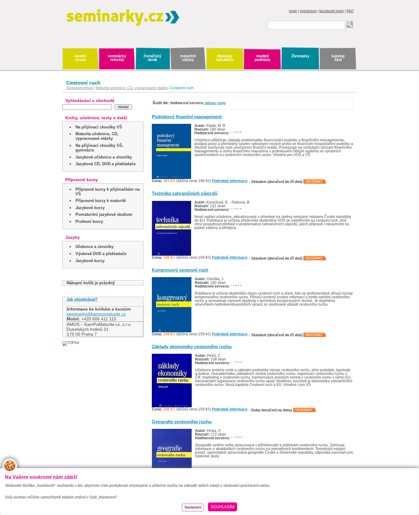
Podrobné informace (230, 181)
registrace (308, 11)
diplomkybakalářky (225, 58)
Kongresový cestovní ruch (180, 270)
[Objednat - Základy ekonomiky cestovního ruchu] (304, 410)
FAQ (350, 11)
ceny (221, 103)
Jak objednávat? (82, 299)
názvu (210, 103)
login (293, 11)
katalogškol (338, 58)
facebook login (331, 11)
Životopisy (300, 56)
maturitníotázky (188, 58)
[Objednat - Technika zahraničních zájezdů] (314, 258)
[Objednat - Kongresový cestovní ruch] (314, 335)
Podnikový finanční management (187, 116)
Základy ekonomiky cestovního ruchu (192, 346)
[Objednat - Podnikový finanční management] (314, 182)
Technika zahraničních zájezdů (184, 193)
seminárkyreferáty (117, 58)
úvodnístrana (80, 58)
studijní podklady (263, 58)
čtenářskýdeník (152, 58)
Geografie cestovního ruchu (182, 421)
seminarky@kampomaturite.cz (96, 313)
